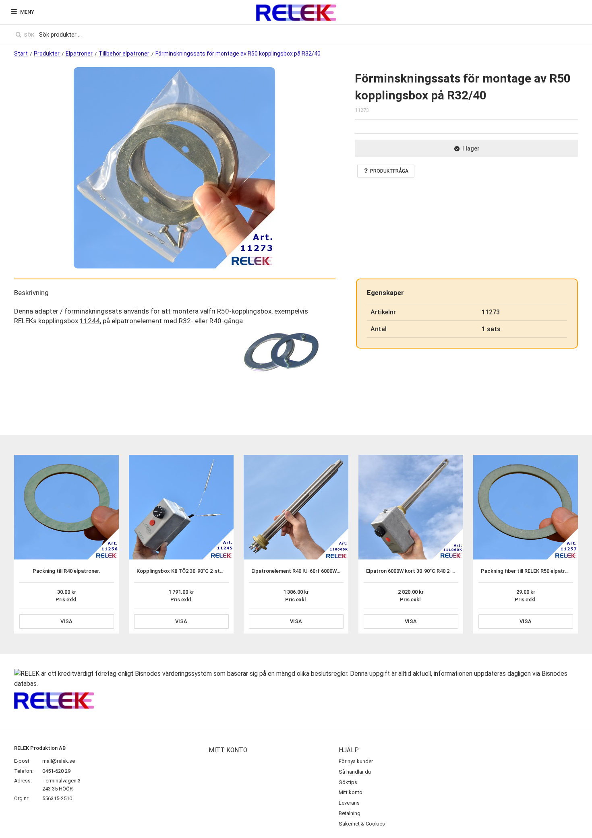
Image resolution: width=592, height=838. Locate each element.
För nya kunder (356, 761)
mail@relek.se (58, 761)
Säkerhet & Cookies (362, 824)
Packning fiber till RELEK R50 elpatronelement (535, 571)
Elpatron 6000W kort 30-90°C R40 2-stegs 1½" (421, 571)
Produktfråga (389, 171)
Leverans (349, 803)
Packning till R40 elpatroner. (66, 571)
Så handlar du (355, 772)
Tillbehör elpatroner (124, 53)
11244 (90, 321)
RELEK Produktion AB (40, 748)
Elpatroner (79, 53)
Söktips (348, 782)
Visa (66, 621)
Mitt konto (350, 792)
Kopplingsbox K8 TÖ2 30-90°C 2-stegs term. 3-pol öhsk (203, 571)
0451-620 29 (56, 771)
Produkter (47, 53)
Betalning (349, 813)
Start (21, 53)
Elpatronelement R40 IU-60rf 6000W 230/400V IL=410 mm (319, 571)
